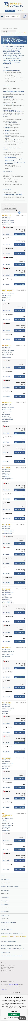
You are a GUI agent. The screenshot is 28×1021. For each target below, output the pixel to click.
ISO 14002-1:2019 (8, 413)
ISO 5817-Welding (5, 952)
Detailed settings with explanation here (14, 1017)
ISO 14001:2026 (8, 220)
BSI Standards (5, 890)
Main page (3, 32)
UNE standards (5, 918)
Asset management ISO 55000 (8, 941)
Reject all (14, 1011)
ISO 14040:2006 (7, 763)
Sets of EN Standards (6, 929)
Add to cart (21, 234)
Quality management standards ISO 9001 (12, 933)
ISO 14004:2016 (8, 529)
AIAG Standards (5, 879)
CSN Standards (5, 893)
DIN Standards (5, 901)
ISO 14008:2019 (8, 653)
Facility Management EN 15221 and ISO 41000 (12, 948)
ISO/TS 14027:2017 (7, 295)
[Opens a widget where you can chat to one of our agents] (22, 1018)
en (22, 10)
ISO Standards (5, 915)
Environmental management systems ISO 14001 (13, 936)
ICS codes (3, 876)
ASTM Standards (5, 883)
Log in (7, 10)
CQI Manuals (4, 972)
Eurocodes (4, 926)
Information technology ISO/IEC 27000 (11, 956)
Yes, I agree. (14, 1014)
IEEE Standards (5, 908)
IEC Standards (5, 904)
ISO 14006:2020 (8, 708)
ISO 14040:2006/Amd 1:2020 (7, 821)
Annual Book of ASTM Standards (10, 886)
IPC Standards (5, 911)
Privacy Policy (4, 989)
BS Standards (12, 965)
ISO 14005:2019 (8, 351)
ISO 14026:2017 (7, 595)
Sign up (12, 10)
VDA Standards (11, 970)
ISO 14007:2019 (7, 474)
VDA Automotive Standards (8, 922)
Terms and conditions (13, 984)
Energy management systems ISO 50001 (11, 945)
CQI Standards (5, 897)
